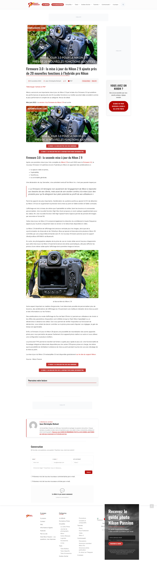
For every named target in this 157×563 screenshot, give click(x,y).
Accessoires (64, 540)
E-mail (55, 459)
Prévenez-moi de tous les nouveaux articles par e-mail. (51, 481)
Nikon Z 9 (64, 162)
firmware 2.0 (87, 162)
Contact (42, 521)
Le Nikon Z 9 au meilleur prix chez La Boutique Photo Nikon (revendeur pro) (62, 151)
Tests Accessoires (66, 553)
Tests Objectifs (65, 551)
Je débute (46, 4)
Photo (81, 528)
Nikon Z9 (94, 81)
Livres (62, 543)
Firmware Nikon (86, 81)
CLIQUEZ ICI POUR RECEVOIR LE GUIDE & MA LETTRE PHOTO (118, 106)
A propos (115, 4)
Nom (34, 459)
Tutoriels (95, 4)
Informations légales (46, 527)
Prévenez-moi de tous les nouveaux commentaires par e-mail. (53, 476)
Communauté (106, 4)
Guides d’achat (85, 4)
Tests (76, 4)
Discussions (82, 541)
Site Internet (77, 459)
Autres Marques (65, 536)
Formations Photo (57, 4)
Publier (89, 472)
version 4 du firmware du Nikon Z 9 (51, 102)
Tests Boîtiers (65, 548)
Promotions (82, 518)
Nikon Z (81, 535)
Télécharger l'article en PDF (36, 87)
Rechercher (123, 4)
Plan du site (43, 534)
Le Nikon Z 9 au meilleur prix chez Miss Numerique (62, 146)
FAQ (41, 524)
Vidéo (81, 533)
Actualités (69, 4)
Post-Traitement (84, 530)
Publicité (42, 531)
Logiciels (63, 538)
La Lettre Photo (65, 526)
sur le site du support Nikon (86, 354)
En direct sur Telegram (86, 552)
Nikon (62, 533)
